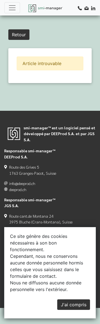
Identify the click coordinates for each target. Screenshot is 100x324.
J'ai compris (73, 304)
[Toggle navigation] (12, 7)
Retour (19, 34)
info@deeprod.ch (22, 183)
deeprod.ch (17, 189)
